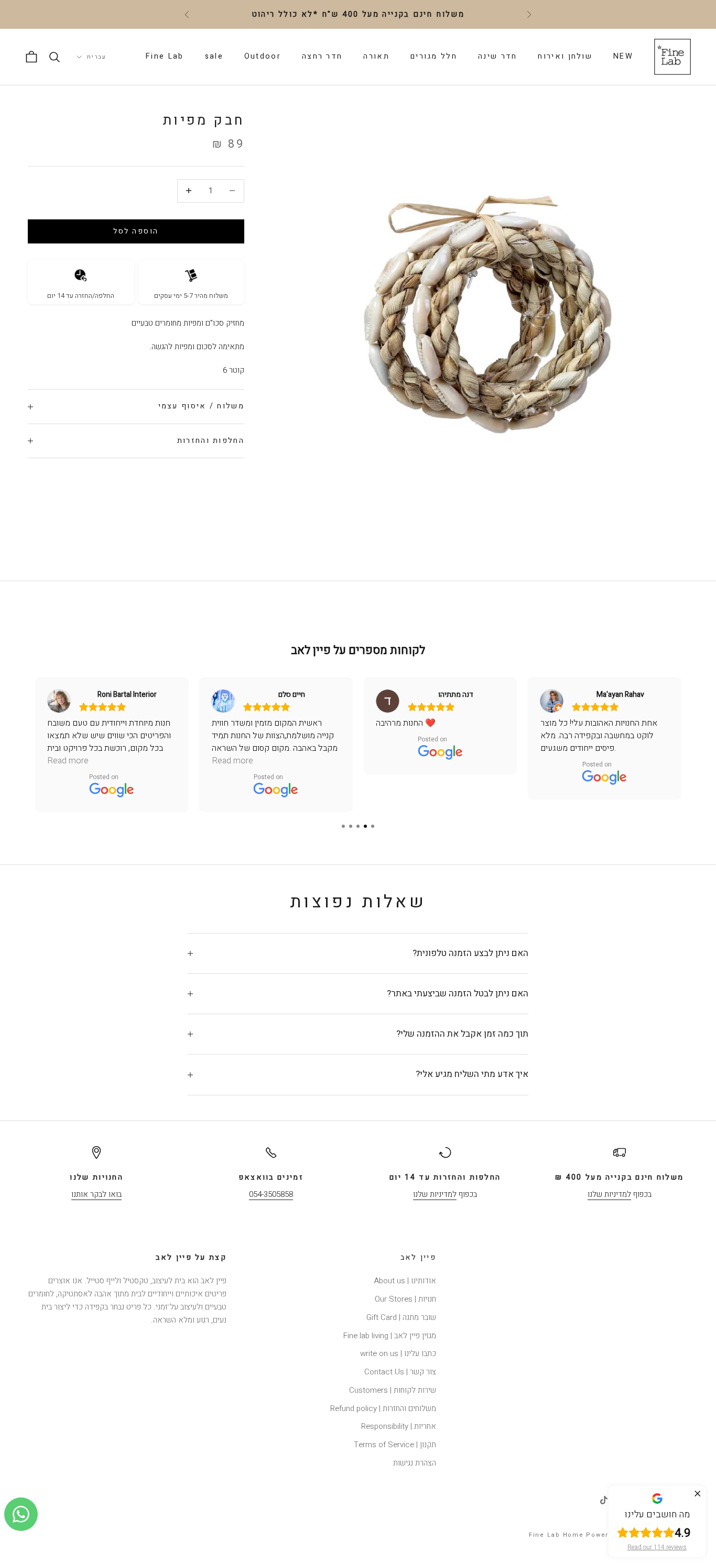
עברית (96, 56)
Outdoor (262, 56)
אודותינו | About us (405, 1280)
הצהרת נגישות (414, 1463)
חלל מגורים (433, 56)
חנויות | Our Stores (405, 1299)
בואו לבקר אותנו (96, 1194)
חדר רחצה (322, 56)
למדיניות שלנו (609, 1194)
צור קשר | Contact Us (400, 1372)
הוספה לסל (136, 231)
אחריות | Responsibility (398, 1426)
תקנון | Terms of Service (395, 1444)
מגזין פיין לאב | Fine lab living (389, 1335)
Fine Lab (164, 56)
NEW (623, 56)
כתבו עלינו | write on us (398, 1353)
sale (214, 56)
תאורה (376, 56)
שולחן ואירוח (565, 56)
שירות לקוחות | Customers (392, 1390)
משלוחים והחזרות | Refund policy (383, 1408)
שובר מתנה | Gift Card (401, 1317)
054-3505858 (271, 1194)
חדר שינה (497, 56)
